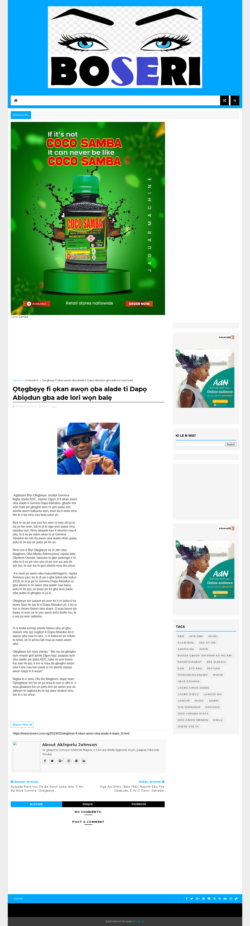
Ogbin (214, 700)
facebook (139, 804)
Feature (213, 668)
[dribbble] (214, 898)
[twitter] (191, 898)
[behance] (225, 898)
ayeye (203, 649)
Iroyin (218, 674)
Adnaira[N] (225, 337)
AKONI (213, 636)
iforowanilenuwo (193, 674)
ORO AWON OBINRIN (193, 719)
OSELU (218, 719)
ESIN (181, 668)
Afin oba (196, 636)
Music (199, 700)
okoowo (212, 707)
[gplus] (197, 898)
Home (17, 380)
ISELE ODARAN (188, 681)
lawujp (184, 700)
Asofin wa (186, 649)
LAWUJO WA (213, 694)
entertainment (190, 661)
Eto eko (195, 668)
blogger (36, 804)
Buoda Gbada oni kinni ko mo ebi (205, 655)
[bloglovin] (209, 898)
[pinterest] (203, 898)
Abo (181, 636)
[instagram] (231, 898)
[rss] (220, 898)
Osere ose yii (188, 726)
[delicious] (236, 898)
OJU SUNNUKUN (189, 707)
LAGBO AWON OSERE (193, 687)
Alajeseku (186, 642)
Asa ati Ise (207, 642)
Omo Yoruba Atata (193, 713)
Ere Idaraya (216, 661)
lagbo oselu (188, 694)
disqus (88, 804)
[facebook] (186, 898)
